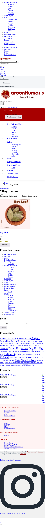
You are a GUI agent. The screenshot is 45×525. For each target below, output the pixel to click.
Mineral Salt (31, 357)
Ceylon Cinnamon (20, 343)
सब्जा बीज (31, 365)
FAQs (6, 427)
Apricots (11, 264)
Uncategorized (9, 314)
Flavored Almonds (18, 351)
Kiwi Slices (13, 357)
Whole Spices (12, 19)
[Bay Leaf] (15, 228)
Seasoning (11, 27)
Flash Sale (7, 279)
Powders (11, 21)
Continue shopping (14, 117)
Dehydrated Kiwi (22, 346)
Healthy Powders (10, 284)
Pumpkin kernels (10, 363)
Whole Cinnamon (6, 365)
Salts (10, 31)
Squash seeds (27, 363)
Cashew (11, 4)
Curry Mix (11, 29)
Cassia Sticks (9, 343)
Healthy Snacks (9, 44)
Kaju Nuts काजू (35, 355)
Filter (4, 328)
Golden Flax (29, 351)
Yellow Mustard (16, 365)
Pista (10, 8)
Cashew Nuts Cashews (29, 341)
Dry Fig (33, 348)
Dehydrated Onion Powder (35, 345)
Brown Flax (5, 341)
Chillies (10, 25)
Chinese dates (30, 343)
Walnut (10, 10)
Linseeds (21, 357)
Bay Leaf (4, 232)
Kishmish (4, 357)
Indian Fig (10, 354)
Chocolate (7, 49)
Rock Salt (19, 363)
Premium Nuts (9, 288)
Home (2, 67)
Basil (10, 292)
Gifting (6, 282)
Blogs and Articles (9, 428)
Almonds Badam (24, 338)
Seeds (10, 38)
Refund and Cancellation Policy (13, 447)
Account (3, 75)
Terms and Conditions (10, 444)
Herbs (10, 301)
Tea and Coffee (9, 42)
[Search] (2, 103)
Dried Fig (14, 348)
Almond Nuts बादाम (8, 338)
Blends (10, 23)
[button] (9, 77)
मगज (25, 365)
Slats (10, 309)
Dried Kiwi (24, 349)
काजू (21, 365)
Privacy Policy (8, 443)
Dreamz (23, 454)
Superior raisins (37, 363)
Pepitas (5, 361)
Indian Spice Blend (23, 355)
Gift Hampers (8, 16)
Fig (41, 348)
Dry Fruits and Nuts (10, 2)
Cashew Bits (15, 341)
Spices (6, 17)
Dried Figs (7, 262)
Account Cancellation (10, 448)
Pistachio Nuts (28, 360)
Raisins (10, 6)
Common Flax (10, 345)
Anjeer (10, 12)
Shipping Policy (9, 445)
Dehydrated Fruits (10, 34)
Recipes (6, 40)
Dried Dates (4, 349)
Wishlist (6, 435)
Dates (6, 32)
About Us (7, 424)
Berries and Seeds (10, 36)
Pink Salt (11, 361)
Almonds (11, 14)
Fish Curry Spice (5, 351)
